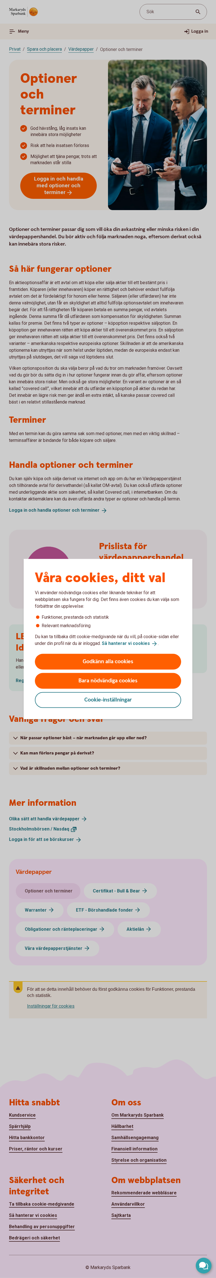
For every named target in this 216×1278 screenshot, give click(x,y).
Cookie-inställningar (108, 699)
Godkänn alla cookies (108, 661)
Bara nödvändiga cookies (108, 680)
